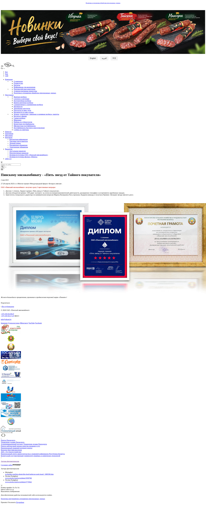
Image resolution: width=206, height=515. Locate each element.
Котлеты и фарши (20, 116)
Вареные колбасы (20, 97)
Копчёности (18, 106)
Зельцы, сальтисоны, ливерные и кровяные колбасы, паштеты (36, 114)
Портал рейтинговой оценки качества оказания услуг (20, 446)
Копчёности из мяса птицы (24, 112)
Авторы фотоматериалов (10, 461)
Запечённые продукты (22, 108)
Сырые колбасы (19, 118)
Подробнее (20, 502)
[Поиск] (3, 167)
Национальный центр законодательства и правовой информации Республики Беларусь (33, 454)
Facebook (38, 323)
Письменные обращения (18, 145)
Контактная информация (18, 139)
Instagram (4, 323)
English (93, 58)
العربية (104, 58)
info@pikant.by (6, 319)
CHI (6, 76)
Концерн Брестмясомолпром (11, 450)
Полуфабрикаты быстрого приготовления (29, 128)
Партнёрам (9, 133)
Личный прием (15, 143)
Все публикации (8, 306)
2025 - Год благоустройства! (11, 452)
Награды (17, 85)
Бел (6, 72)
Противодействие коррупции (24, 89)
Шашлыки (17, 120)
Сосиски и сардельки (21, 99)
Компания (9, 79)
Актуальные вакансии (17, 151)
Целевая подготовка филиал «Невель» (23, 157)
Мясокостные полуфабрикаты (25, 126)
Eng (6, 74)
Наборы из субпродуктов (23, 122)
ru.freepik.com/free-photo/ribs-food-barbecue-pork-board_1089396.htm (29, 474)
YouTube (31, 323)
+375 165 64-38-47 (7, 314)
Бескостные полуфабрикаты (24, 124)
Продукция (9, 95)
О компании (18, 81)
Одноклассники (14, 323)
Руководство (18, 83)
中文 (114, 58)
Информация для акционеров (24, 87)
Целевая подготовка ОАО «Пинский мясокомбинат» (28, 155)
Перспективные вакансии (18, 153)
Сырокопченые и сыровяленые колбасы (28, 104)
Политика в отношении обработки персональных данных (103, 3)
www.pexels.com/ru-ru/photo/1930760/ (18, 478)
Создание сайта (7, 465)
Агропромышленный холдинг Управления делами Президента (24, 444)
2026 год (8, 159)
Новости (8, 132)
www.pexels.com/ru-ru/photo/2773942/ (18, 482)
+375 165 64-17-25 (7, 316)
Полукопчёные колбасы (22, 101)
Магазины (9, 135)
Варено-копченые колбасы (23, 103)
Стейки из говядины (21, 130)
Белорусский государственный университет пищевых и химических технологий (30, 456)
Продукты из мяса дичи (22, 110)
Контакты (8, 137)
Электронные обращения (18, 147)
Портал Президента (8, 440)
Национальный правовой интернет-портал (16, 448)
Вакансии (8, 149)
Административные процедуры (25, 91)
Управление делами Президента (12, 442)
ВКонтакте (24, 323)
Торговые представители (18, 141)
